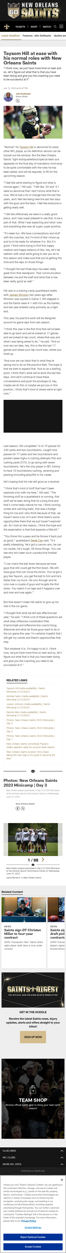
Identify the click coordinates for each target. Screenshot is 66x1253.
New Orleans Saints (25, 804)
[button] (33, 416)
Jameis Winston (19, 294)
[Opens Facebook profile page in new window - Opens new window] (18, 808)
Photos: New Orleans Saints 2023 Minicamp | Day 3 (30, 782)
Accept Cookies (33, 1246)
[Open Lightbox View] (33, 851)
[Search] (55, 26)
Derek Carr (37, 540)
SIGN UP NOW (33, 1037)
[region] (33, 1214)
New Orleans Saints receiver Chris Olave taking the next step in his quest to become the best (30, 755)
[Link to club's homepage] (7, 25)
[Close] (62, 1180)
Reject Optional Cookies (33, 1237)
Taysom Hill (26, 147)
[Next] (43, 860)
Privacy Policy (28, 1221)
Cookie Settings (33, 1227)
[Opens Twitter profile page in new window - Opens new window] (18, 101)
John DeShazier (23, 94)
